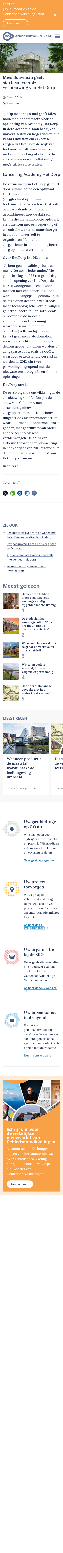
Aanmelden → (19, 1184)
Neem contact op (36, 1055)
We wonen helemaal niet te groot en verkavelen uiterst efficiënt (39, 646)
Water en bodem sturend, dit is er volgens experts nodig (37, 668)
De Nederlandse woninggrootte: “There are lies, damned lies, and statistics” (38, 624)
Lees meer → (15, 23)
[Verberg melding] (55, 15)
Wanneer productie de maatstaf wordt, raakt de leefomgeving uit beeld (24, 767)
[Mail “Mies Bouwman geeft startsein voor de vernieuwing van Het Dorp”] (34, 493)
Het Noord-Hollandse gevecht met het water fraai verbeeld (37, 689)
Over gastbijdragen (37, 860)
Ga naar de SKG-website (40, 988)
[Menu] (57, 36)
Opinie (12, 788)
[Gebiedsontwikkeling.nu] (26, 36)
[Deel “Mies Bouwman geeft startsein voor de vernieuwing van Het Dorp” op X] (5, 493)
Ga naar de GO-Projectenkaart (34, 926)
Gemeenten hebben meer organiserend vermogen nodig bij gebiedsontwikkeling (39, 599)
